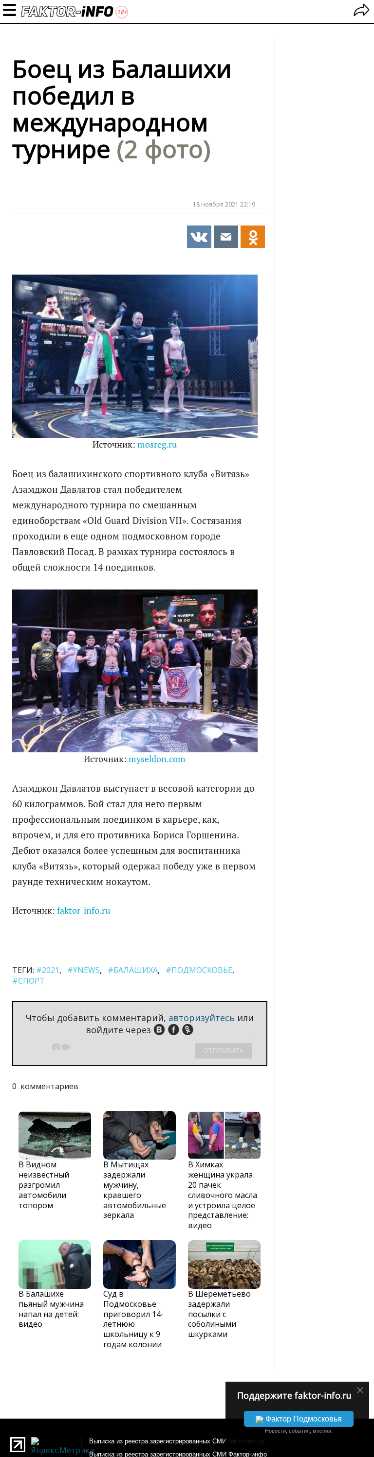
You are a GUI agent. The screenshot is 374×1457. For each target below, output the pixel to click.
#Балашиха (133, 970)
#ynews (83, 970)
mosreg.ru (157, 444)
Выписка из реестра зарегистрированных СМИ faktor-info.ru (176, 1441)
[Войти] (362, 11)
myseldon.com (157, 758)
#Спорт (28, 980)
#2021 (47, 970)
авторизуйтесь (201, 1017)
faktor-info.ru (83, 910)
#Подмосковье (199, 970)
